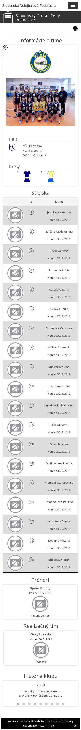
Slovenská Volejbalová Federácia (29, 6)
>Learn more (47, 725)
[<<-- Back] (5, 47)
